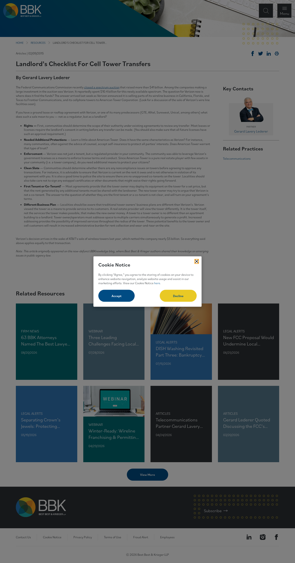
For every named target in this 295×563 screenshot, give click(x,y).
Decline (178, 296)
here (157, 283)
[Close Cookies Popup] (196, 261)
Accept (116, 296)
